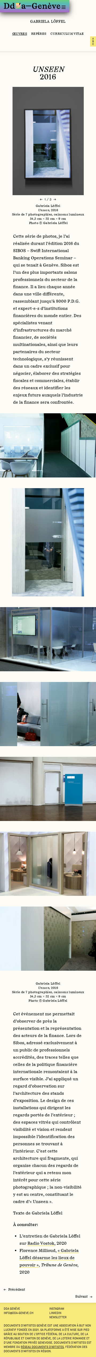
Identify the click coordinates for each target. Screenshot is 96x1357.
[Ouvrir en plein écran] (48, 141)
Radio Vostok (40, 1243)
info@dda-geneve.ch (18, 1313)
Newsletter (58, 1317)
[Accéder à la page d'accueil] (32, 6)
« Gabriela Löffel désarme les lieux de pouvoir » (49, 1257)
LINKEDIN (55, 1313)
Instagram (56, 1308)
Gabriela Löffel (48, 21)
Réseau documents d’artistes (42, 1347)
